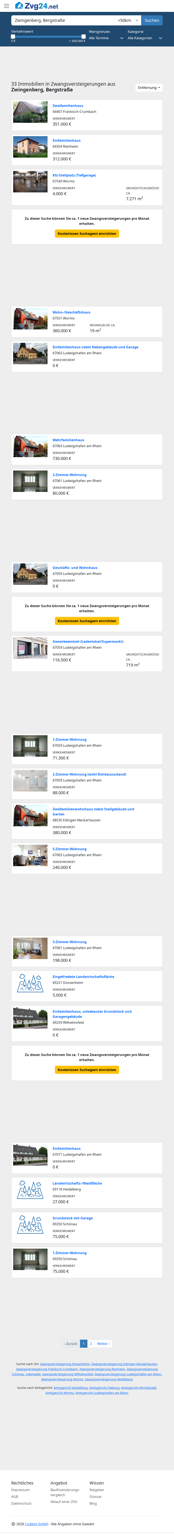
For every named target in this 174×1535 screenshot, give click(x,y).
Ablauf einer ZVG (64, 1501)
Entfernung (147, 87)
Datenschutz (21, 1503)
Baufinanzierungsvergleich (65, 1492)
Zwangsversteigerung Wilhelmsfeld (67, 1374)
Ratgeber (97, 1489)
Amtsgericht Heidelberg (71, 1388)
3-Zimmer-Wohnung (70, 942)
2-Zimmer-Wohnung (70, 474)
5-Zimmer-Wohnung (70, 849)
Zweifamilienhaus (68, 105)
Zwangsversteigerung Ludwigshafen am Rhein (128, 1374)
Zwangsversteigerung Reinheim (102, 1369)
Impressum (20, 1489)
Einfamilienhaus (67, 140)
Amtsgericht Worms (60, 1393)
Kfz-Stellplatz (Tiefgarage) (74, 175)
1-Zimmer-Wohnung (70, 739)
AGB (14, 1496)
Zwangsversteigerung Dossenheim (65, 1364)
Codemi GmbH (36, 1524)
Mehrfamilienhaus (68, 440)
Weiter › (103, 1343)
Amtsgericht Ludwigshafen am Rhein (102, 1393)
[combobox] (62, 20)
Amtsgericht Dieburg (104, 1388)
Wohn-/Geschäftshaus (71, 312)
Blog (93, 1503)
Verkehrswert (22, 31)
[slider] (13, 36)
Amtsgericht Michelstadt (138, 1388)
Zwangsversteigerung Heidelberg (109, 1379)
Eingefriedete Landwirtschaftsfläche (83, 976)
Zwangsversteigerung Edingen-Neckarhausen (124, 1364)
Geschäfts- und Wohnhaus (75, 567)
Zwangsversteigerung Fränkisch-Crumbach (47, 1369)
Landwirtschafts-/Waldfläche (77, 1183)
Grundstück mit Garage (73, 1218)
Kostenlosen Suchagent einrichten (87, 233)
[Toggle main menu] (7, 6)
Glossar (96, 1496)
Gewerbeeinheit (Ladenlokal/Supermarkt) (88, 641)
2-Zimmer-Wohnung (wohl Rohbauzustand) (89, 774)
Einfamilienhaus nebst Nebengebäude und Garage (95, 347)
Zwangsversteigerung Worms (62, 1379)
